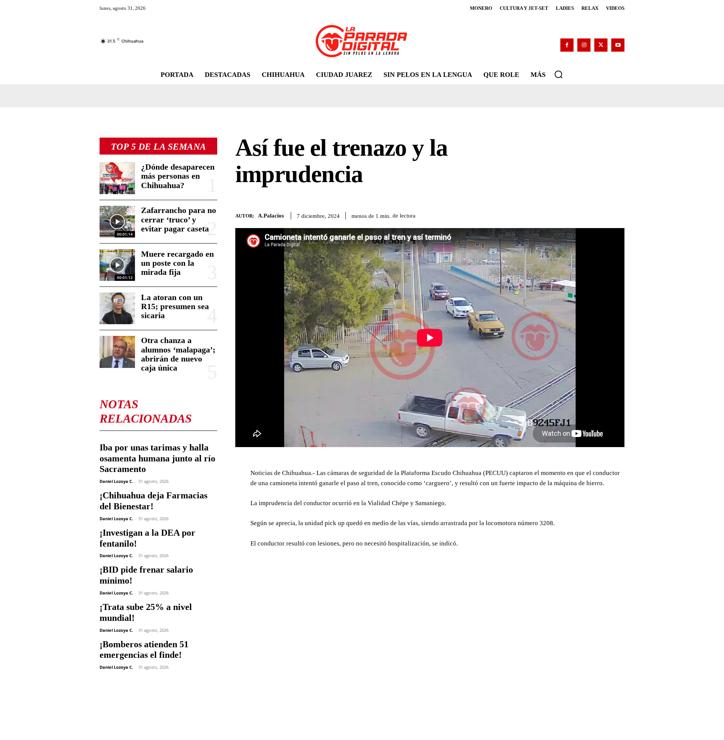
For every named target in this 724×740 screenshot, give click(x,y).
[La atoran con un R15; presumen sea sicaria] (117, 308)
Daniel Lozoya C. (116, 481)
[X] (600, 45)
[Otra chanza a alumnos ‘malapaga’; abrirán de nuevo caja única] (117, 352)
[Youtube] (617, 45)
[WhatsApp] (582, 214)
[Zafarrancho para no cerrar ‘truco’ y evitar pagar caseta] (117, 221)
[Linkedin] (599, 214)
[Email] (616, 214)
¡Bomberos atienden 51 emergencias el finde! (144, 649)
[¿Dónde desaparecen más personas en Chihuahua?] (117, 178)
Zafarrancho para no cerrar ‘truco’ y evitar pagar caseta (178, 219)
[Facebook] (567, 45)
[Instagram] (584, 45)
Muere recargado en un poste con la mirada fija (177, 263)
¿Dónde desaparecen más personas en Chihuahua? (178, 176)
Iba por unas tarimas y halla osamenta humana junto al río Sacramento (157, 458)
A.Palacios (271, 216)
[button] (558, 74)
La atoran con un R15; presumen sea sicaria (175, 306)
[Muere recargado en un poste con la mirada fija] (117, 265)
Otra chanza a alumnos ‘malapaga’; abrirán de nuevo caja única (178, 354)
